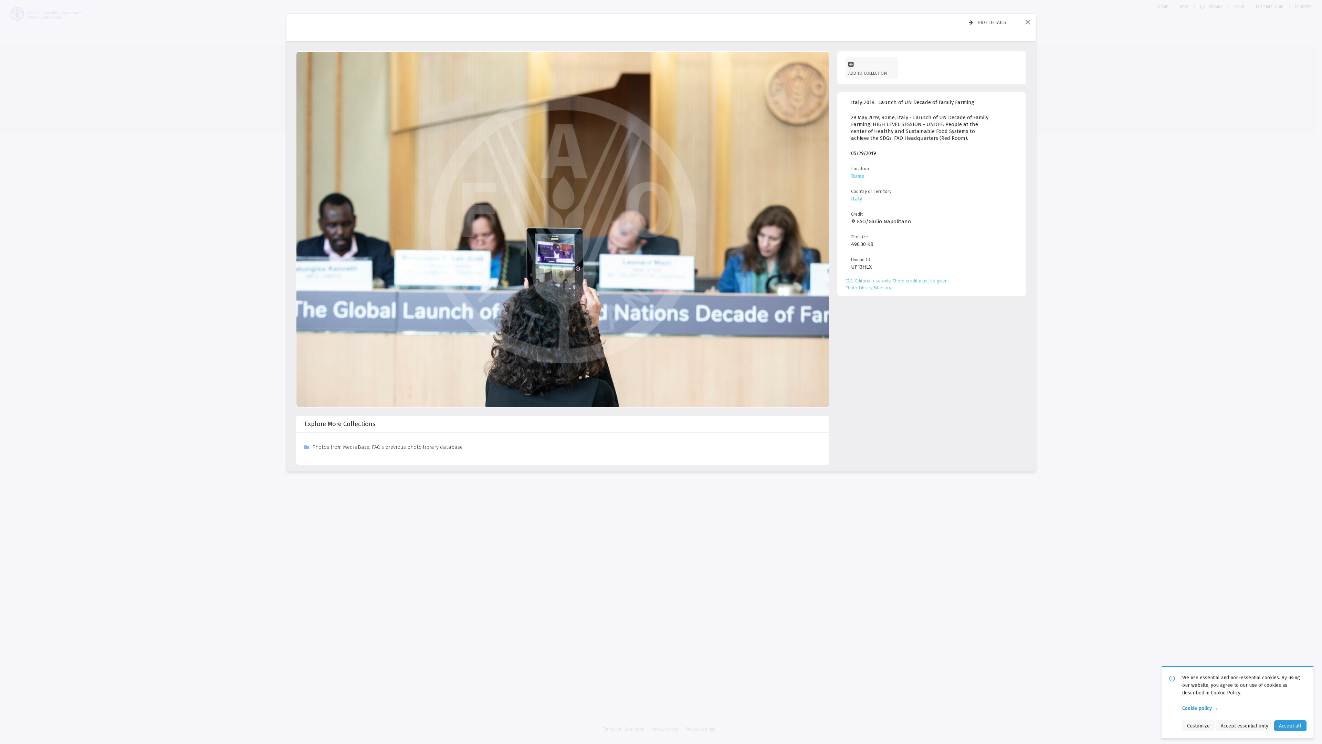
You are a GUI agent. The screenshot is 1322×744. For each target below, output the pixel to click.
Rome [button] (857, 176)
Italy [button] (856, 199)
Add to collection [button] (867, 73)
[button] (1028, 22)
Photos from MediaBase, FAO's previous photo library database (387, 447)
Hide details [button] (992, 22)
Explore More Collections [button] (340, 424)
